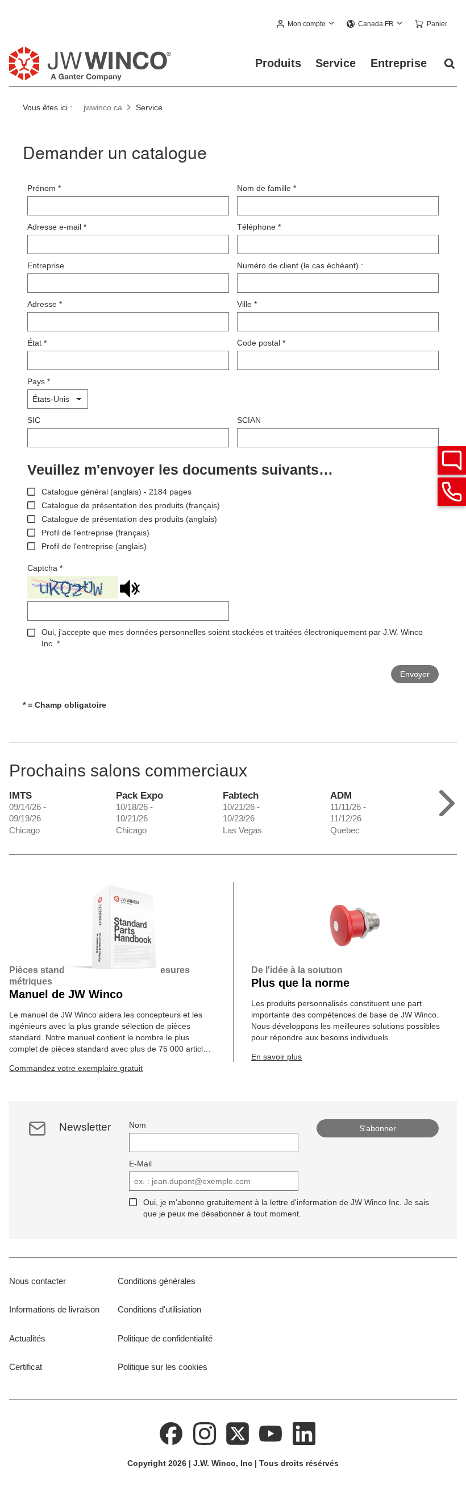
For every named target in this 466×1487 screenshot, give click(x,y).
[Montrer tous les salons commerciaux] (447, 800)
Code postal (261, 342)
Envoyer (415, 674)
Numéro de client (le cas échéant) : (300, 265)
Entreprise (399, 63)
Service (335, 63)
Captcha (45, 567)
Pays (38, 381)
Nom (137, 1124)
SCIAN (249, 420)
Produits (278, 63)
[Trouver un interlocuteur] (452, 460)
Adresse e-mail (56, 226)
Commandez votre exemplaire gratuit (76, 1068)
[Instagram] (205, 1432)
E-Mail (140, 1163)
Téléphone (259, 226)
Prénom (44, 188)
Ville (247, 304)
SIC (33, 420)
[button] (305, 24)
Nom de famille (266, 188)
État (37, 342)
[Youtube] (271, 1432)
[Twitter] (237, 1432)
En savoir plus (276, 1056)
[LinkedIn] (304, 1432)
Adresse (44, 304)
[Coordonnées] (452, 491)
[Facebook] (171, 1432)
